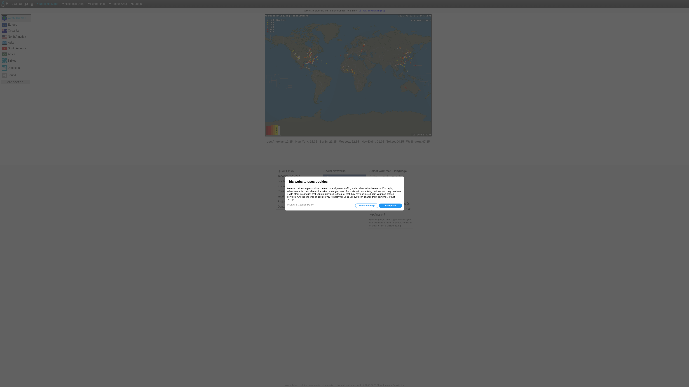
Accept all (390, 205)
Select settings (367, 205)
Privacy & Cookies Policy (300, 204)
